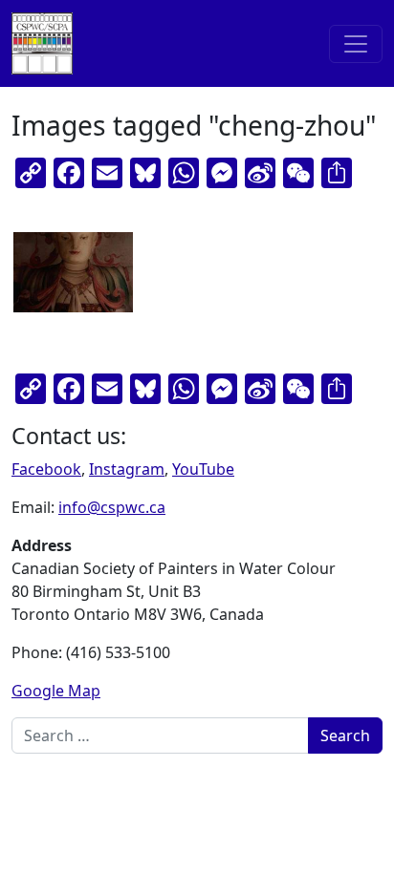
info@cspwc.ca (111, 507)
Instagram (126, 469)
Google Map (55, 690)
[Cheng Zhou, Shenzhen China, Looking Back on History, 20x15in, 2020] (73, 272)
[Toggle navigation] (356, 44)
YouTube (203, 469)
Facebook (46, 469)
